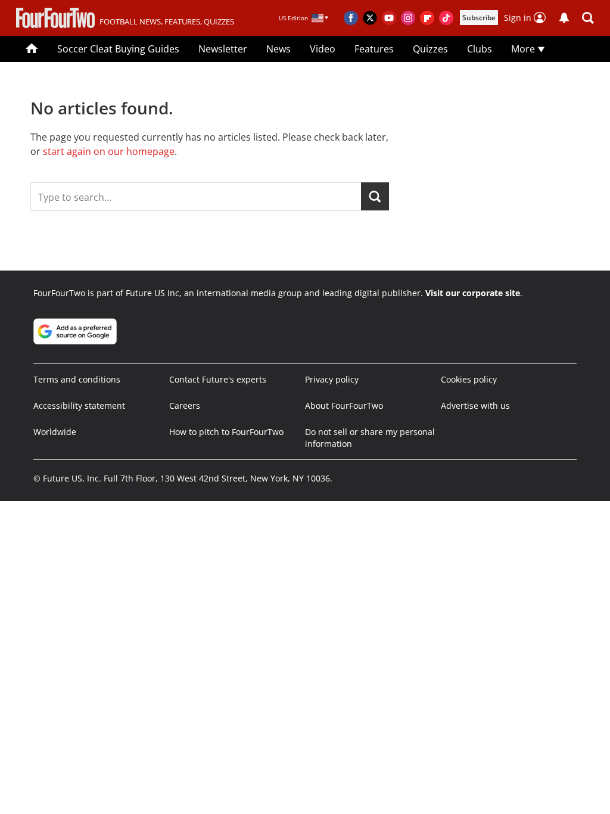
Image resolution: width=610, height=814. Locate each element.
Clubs (479, 48)
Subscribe (479, 18)
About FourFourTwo (344, 405)
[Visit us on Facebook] (351, 18)
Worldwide (54, 431)
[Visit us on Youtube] (389, 18)
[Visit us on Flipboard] (427, 18)
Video (322, 48)
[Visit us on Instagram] (408, 18)
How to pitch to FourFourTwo (226, 431)
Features (374, 48)
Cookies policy (469, 379)
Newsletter (222, 48)
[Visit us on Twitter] (370, 18)
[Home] (32, 49)
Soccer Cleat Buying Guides (118, 48)
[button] (588, 18)
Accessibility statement (79, 405)
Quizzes (430, 48)
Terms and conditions (76, 379)
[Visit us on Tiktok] (446, 18)
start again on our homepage (109, 151)
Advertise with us (475, 405)
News (278, 48)
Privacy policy (332, 379)
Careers (184, 405)
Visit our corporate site (472, 293)
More (524, 48)
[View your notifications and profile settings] (564, 18)
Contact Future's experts (217, 379)
